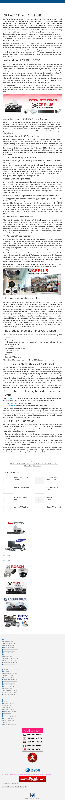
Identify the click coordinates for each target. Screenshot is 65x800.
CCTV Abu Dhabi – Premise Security (52, 479)
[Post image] (8, 480)
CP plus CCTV (12, 398)
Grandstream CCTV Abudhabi (21, 479)
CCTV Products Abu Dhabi (28, 463)
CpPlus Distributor (37, 465)
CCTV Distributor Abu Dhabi (16, 463)
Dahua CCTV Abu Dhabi (53, 507)
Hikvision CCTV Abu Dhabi (21, 498)
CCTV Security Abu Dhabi (40, 463)
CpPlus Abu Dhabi (28, 465)
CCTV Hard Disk (10, 406)
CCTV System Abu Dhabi (53, 463)
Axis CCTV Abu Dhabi (21, 507)
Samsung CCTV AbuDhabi (51, 498)
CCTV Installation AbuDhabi (52, 488)
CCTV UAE (34, 461)
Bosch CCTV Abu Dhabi (22, 487)
